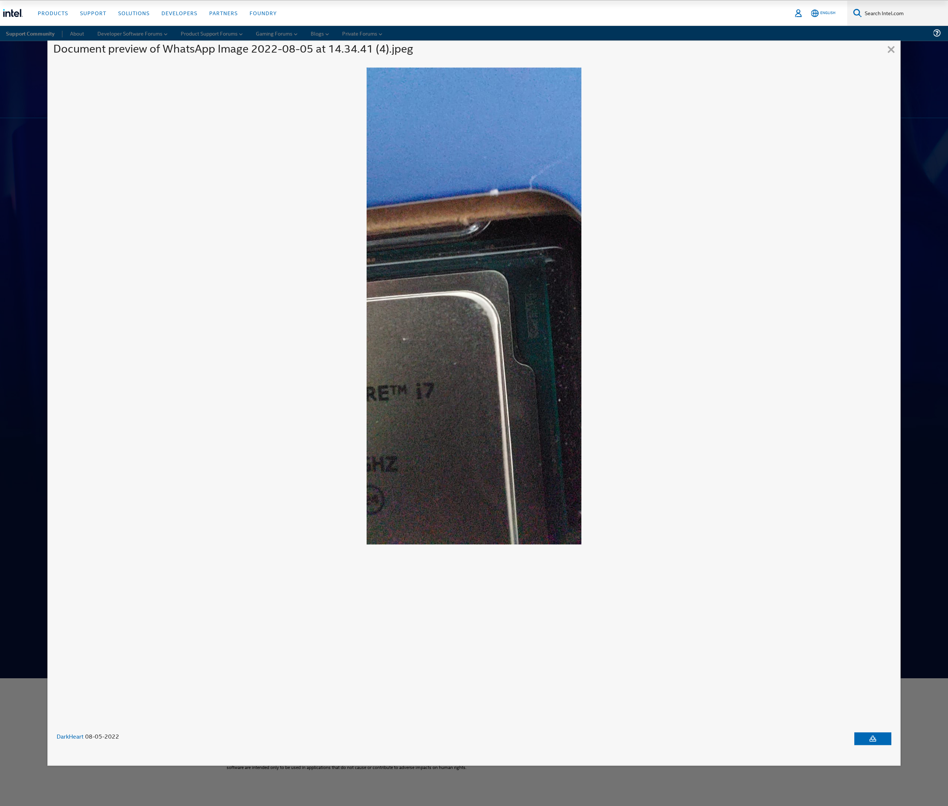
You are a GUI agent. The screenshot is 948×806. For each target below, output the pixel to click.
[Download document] (872, 738)
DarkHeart (70, 736)
